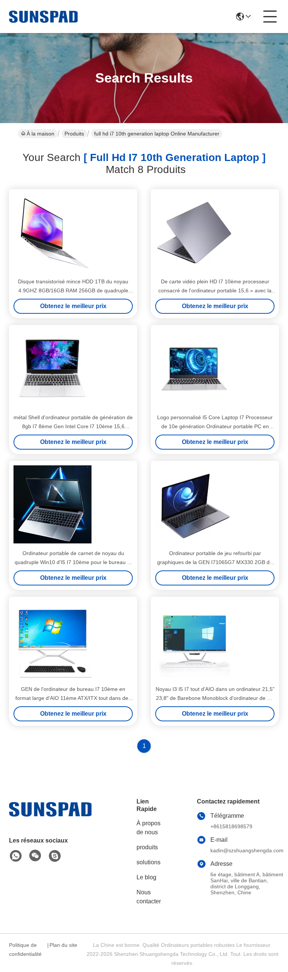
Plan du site (63, 945)
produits (147, 847)
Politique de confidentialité (25, 949)
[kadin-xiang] (55, 856)
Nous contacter (148, 896)
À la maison (40, 134)
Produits (74, 134)
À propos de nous (148, 827)
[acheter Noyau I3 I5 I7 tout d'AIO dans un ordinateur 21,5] (194, 640)
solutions (148, 862)
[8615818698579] (15, 856)
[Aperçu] (50, 818)
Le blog (146, 877)
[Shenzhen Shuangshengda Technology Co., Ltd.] (43, 16)
